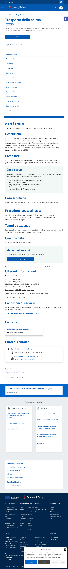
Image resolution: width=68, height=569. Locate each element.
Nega (44, 562)
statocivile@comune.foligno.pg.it (24, 359)
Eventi (52, 510)
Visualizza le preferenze (58, 562)
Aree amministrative (11, 510)
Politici (7, 516)
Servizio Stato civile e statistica (18, 329)
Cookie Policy (41, 566)
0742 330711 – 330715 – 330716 (27, 356)
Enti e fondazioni (10, 514)
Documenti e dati (10, 523)
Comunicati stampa (40, 510)
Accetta (31, 562)
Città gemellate (9, 525)
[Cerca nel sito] (61, 8)
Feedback (22, 551)
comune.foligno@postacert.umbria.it (15, 555)
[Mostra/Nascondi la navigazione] (2, 8)
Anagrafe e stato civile (22, 509)
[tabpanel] (19, 430)
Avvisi (36, 512)
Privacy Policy (48, 566)
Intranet (7, 567)
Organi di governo (10, 507)
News (36, 507)
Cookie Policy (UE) (40, 547)
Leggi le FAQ (23, 538)
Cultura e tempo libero (22, 523)
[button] (66, 19)
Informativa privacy (40, 544)
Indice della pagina (11, 54)
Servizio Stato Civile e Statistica (21, 349)
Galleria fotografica (55, 512)
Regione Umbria (9, 2)
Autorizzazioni (24, 514)
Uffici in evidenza (10, 512)
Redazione (16, 567)
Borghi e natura (54, 514)
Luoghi (52, 507)
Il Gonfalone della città (11, 527)
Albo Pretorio (38, 542)
